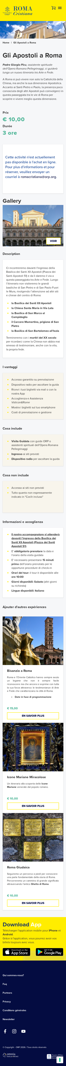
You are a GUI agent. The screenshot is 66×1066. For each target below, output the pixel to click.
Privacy (7, 1001)
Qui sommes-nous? (13, 975)
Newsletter (9, 1019)
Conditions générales (14, 1010)
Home (6, 42)
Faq (5, 984)
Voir (53, 241)
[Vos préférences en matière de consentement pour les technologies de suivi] (59, 1060)
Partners (7, 992)
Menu (59, 7)
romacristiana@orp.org (38, 177)
